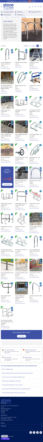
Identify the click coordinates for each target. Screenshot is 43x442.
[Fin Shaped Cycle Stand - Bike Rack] (36, 288)
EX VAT (30, 1)
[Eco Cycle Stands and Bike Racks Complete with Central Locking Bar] (7, 312)
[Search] (29, 7)
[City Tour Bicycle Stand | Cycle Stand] (7, 288)
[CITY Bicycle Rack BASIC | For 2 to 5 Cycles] (36, 127)
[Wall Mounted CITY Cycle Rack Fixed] (36, 150)
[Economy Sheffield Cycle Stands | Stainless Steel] (7, 127)
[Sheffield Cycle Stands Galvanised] (36, 55)
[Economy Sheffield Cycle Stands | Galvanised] (7, 55)
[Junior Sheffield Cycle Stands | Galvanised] (21, 127)
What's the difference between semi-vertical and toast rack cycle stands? (17, 373)
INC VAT (33, 1)
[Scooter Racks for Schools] (36, 78)
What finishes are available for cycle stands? (11, 381)
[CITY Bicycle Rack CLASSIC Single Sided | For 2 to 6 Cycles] (36, 102)
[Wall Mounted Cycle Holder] (21, 55)
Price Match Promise (7, 14)
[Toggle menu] (1, 6)
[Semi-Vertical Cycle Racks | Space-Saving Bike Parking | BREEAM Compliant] (7, 78)
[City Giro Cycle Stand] (7, 150)
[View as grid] (37, 45)
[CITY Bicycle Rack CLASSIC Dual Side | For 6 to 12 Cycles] (7, 242)
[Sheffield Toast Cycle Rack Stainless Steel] (7, 196)
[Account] (35, 6)
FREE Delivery (19, 11)
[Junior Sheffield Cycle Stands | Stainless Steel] (36, 219)
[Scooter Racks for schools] (36, 265)
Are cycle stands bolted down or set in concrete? (12, 385)
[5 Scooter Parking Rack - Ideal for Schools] (21, 265)
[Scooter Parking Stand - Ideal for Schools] (7, 265)
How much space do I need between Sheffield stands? (13, 377)
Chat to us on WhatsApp (23, 1)
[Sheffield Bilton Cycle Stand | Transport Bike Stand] (21, 196)
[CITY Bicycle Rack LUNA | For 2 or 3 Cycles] (21, 242)
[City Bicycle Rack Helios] (21, 219)
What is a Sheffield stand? (7, 369)
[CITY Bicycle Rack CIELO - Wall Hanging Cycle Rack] (21, 150)
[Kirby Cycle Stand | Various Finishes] (36, 173)
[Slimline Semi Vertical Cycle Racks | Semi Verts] (21, 173)
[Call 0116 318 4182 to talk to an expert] (32, 6)
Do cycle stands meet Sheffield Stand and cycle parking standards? (16, 388)
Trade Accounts (20, 14)
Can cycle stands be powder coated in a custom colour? (13, 392)
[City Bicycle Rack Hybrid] (36, 196)
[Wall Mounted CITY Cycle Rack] (21, 78)
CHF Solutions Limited (8, 436)
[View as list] (40, 45)
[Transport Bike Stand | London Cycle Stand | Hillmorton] (21, 288)
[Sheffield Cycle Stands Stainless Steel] (7, 102)
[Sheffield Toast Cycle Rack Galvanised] (21, 102)
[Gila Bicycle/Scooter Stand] (7, 219)
